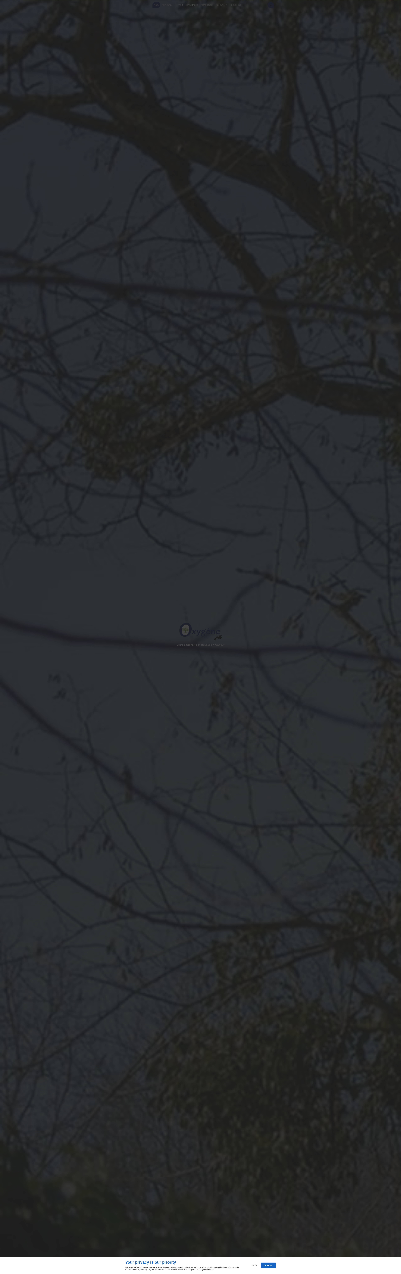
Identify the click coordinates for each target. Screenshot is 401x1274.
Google (202, 1270)
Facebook (209, 1270)
